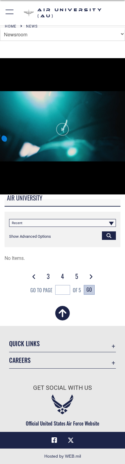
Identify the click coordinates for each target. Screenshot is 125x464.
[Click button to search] (109, 235)
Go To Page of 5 (55, 290)
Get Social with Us (62, 387)
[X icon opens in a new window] (70, 440)
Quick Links (24, 343)
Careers (20, 360)
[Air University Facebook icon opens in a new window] (54, 440)
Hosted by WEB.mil (62, 456)
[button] (10, 13)
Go (89, 289)
